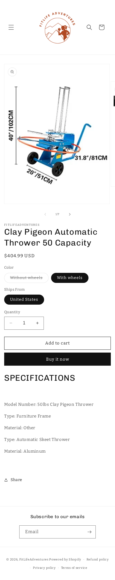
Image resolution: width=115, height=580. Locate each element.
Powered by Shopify (65, 559)
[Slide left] (45, 214)
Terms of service (74, 568)
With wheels (70, 277)
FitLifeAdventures (34, 559)
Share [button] (16, 479)
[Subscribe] (89, 531)
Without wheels (29, 279)
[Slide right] (70, 214)
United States (24, 299)
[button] (11, 27)
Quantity (12, 312)
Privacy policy (44, 568)
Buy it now (57, 359)
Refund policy (98, 559)
